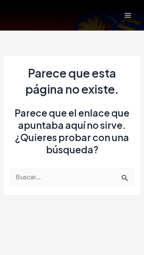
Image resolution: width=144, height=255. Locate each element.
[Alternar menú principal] (127, 15)
